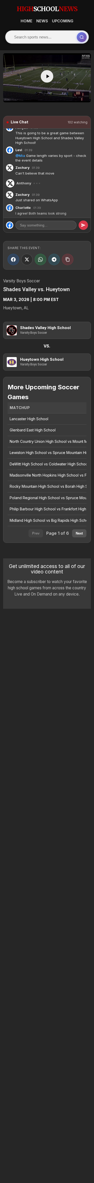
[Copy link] (67, 259)
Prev (35, 533)
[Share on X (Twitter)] (27, 259)
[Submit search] (82, 37)
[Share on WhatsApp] (40, 259)
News (42, 21)
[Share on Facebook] (13, 259)
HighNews (47, 9)
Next (79, 533)
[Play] (47, 76)
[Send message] (83, 225)
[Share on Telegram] (54, 259)
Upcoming (62, 21)
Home (26, 21)
